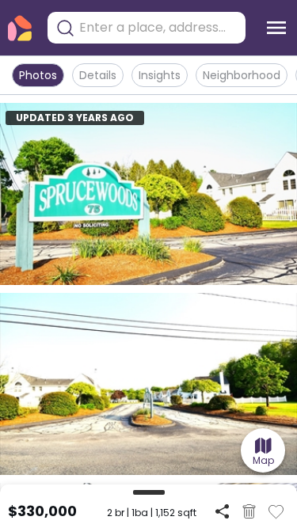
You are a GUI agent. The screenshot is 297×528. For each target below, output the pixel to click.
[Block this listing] (249, 511)
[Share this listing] (222, 511)
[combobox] (158, 27)
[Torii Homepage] (20, 28)
